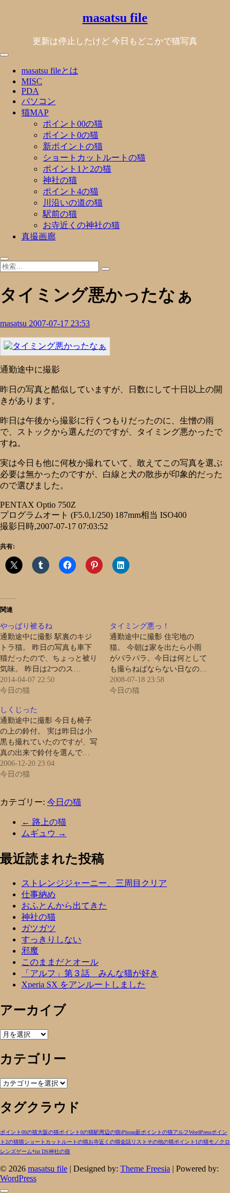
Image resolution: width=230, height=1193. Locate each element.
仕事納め (38, 894)
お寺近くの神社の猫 (81, 225)
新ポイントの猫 (73, 146)
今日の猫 (64, 802)
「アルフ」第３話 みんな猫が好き (89, 973)
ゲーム (24, 1151)
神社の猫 (60, 180)
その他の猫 (160, 1142)
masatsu (14, 323)
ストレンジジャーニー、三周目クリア (94, 883)
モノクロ (219, 1142)
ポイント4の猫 (70, 191)
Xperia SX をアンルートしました (83, 984)
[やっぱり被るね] (55, 658)
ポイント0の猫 (70, 135)
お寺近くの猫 (104, 1142)
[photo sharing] (55, 345)
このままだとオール (59, 962)
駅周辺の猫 (107, 1132)
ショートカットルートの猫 (94, 157)
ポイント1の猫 (191, 1142)
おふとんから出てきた (64, 905)
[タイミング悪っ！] (164, 658)
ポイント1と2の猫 (77, 168)
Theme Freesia (145, 1168)
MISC (31, 81)
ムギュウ (43, 833)
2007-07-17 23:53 (59, 323)
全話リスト (133, 1142)
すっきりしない (51, 939)
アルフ (181, 1132)
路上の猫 (43, 821)
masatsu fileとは (49, 70)
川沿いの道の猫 (73, 202)
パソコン (38, 101)
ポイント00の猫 (73, 123)
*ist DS (40, 1151)
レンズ (8, 1151)
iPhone (127, 1132)
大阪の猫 (48, 1132)
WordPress (200, 1132)
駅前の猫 (60, 213)
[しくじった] (55, 742)
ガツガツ (38, 928)
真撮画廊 (38, 236)
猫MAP (35, 112)
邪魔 (30, 950)
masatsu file (115, 18)
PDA (30, 91)
